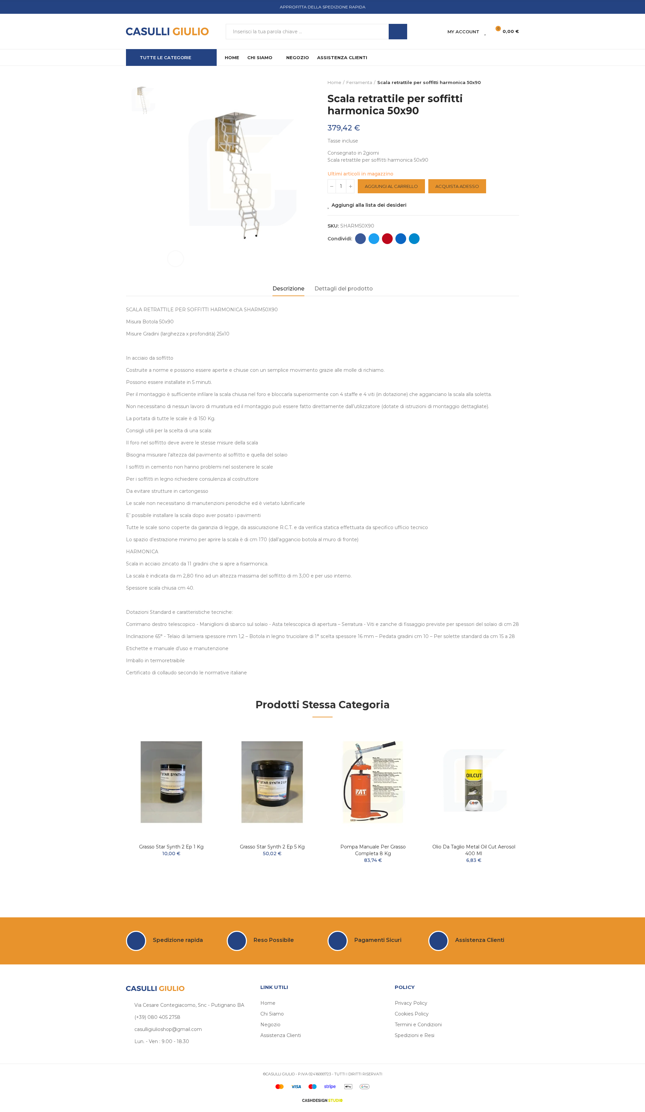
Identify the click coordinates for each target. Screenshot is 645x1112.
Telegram (414, 238)
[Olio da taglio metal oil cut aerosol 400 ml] (473, 782)
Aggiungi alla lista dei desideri (369, 205)
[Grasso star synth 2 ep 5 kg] (272, 782)
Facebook (360, 238)
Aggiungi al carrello (391, 186)
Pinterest (387, 238)
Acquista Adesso (457, 186)
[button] (107, 809)
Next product (514, 82)
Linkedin (400, 238)
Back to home (505, 82)
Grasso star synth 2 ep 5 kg (272, 847)
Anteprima (200, 751)
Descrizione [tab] (288, 288)
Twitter (374, 238)
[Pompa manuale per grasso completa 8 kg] (373, 782)
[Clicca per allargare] (175, 258)
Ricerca (398, 31)
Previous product (497, 82)
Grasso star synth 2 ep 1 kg (171, 847)
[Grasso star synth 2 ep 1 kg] (171, 782)
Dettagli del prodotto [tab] (343, 288)
